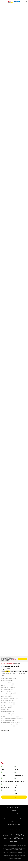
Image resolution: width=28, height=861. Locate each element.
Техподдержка (14, 821)
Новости (9, 673)
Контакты (22, 818)
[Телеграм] (7, 807)
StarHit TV (3, 663)
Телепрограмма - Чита (10, 663)
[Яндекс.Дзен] (20, 807)
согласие (14, 659)
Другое (14, 673)
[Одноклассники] (12, 807)
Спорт (18, 673)
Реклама (10, 813)
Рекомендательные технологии (14, 858)
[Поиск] (26, 2)
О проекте (4, 813)
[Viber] (17, 807)
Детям (3, 675)
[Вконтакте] (10, 807)
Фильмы (23, 673)
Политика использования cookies (11, 818)
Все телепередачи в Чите (14, 824)
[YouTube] (15, 807)
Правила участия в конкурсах (19, 813)
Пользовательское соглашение (14, 815)
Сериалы (3, 673)
